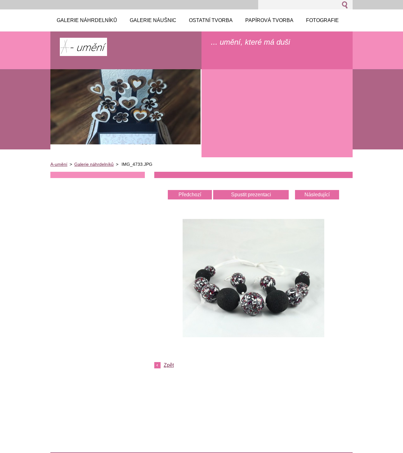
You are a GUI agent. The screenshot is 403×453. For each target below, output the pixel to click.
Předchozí (190, 194)
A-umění (58, 164)
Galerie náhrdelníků (94, 164)
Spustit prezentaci (251, 194)
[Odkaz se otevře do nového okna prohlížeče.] (253, 335)
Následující (317, 194)
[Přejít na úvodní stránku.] (83, 53)
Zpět (169, 365)
